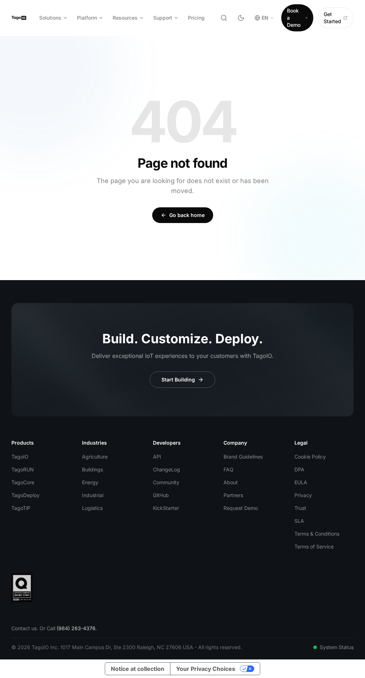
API (157, 457)
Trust (300, 508)
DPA (299, 469)
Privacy (303, 495)
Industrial (92, 495)
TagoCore (22, 482)
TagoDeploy (25, 495)
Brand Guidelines (243, 457)
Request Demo (240, 508)
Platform (87, 18)
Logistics (92, 508)
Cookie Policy (310, 457)
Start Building (178, 379)
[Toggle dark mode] (241, 17)
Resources (125, 18)
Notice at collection (137, 668)
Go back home (187, 215)
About (230, 482)
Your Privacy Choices (205, 668)
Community (166, 482)
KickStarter (166, 508)
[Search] (223, 17)
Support (162, 18)
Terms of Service (314, 546)
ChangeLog (166, 469)
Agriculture (95, 457)
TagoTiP (20, 508)
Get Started (332, 17)
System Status (337, 647)
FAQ (228, 469)
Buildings (92, 469)
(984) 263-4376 (76, 628)
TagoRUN (22, 469)
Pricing (196, 18)
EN (265, 18)
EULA (300, 482)
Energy (90, 482)
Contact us (24, 628)
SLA (299, 521)
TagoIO (20, 457)
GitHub (161, 495)
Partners (233, 495)
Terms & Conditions (316, 534)
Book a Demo (293, 17)
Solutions (50, 18)
